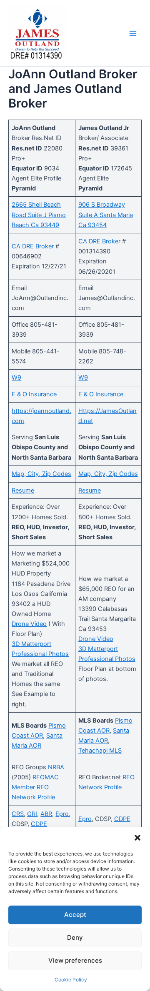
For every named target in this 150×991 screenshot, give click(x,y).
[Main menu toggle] (133, 33)
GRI (32, 814)
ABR (46, 814)
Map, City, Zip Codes (41, 474)
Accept (75, 914)
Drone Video (29, 624)
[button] (137, 837)
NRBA (56, 767)
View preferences (75, 960)
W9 (16, 377)
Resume (23, 490)
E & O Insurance (34, 394)
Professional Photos (40, 654)
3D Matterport (31, 644)
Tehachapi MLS (100, 750)
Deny (75, 937)
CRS (18, 814)
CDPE (39, 824)
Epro (62, 814)
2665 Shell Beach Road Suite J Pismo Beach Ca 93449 (39, 214)
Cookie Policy (71, 979)
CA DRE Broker (33, 246)
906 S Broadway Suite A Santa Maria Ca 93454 (105, 214)
